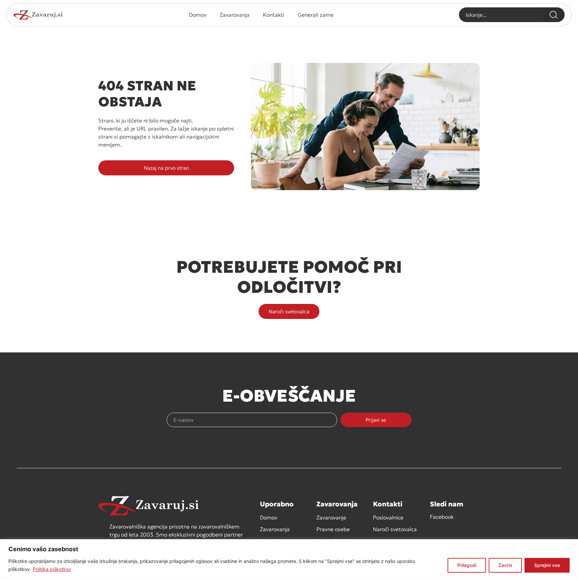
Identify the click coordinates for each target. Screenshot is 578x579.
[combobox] (501, 14)
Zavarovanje (331, 517)
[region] (289, 559)
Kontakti (273, 14)
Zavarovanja (235, 14)
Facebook (442, 516)
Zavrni (505, 565)
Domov (197, 14)
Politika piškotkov (52, 569)
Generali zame (315, 14)
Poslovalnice (388, 517)
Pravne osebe (333, 529)
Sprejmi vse (547, 565)
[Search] (554, 14)
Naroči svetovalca (395, 529)
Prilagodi (466, 565)
